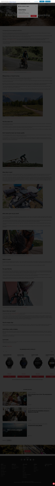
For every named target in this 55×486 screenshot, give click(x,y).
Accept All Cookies (48, 1)
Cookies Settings (36, 1)
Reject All (42, 1)
